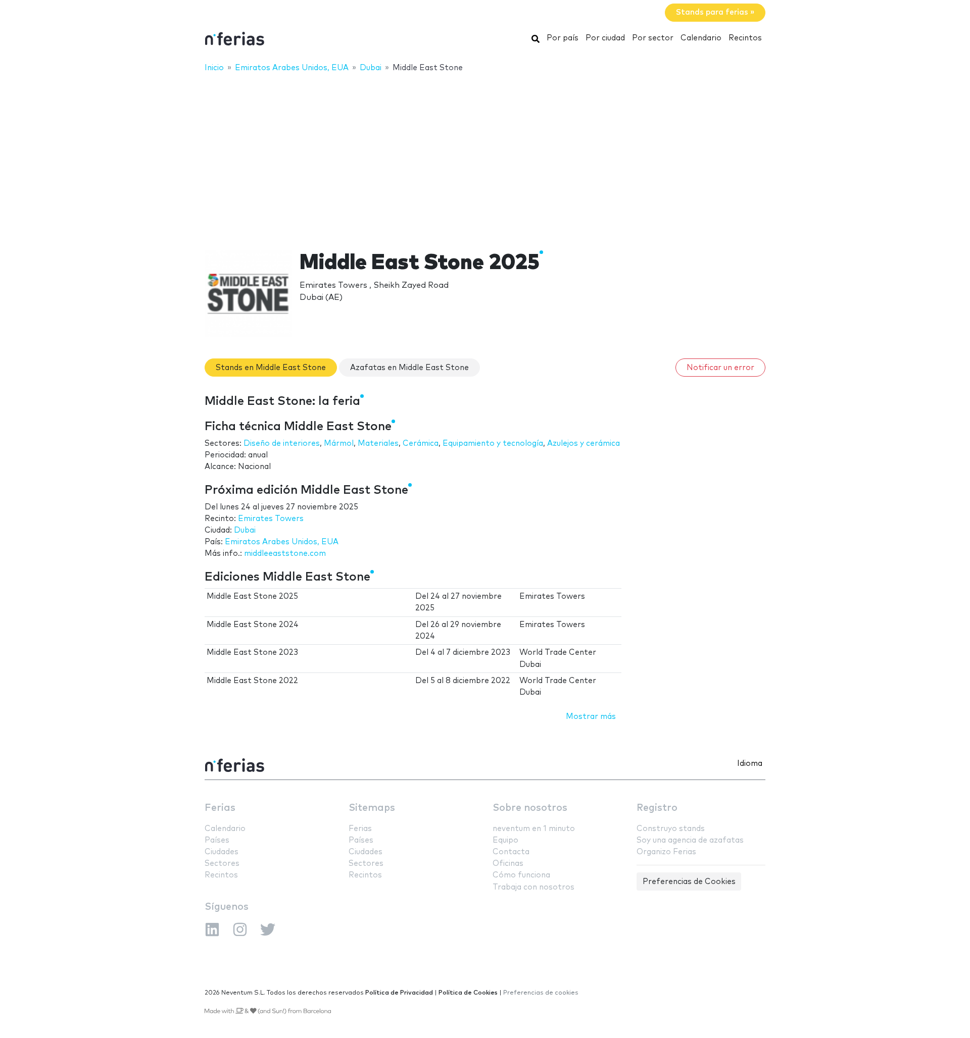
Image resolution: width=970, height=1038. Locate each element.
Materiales (378, 443)
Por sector (652, 38)
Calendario (701, 38)
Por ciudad (605, 38)
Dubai (245, 530)
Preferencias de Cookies (689, 882)
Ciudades (221, 852)
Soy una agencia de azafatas (690, 840)
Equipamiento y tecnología (493, 443)
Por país (562, 38)
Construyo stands (671, 829)
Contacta (511, 852)
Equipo (505, 840)
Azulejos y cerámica (583, 443)
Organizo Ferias (666, 852)
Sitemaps (372, 808)
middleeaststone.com (285, 553)
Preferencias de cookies (540, 993)
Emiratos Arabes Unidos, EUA (281, 542)
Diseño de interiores (282, 443)
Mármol (339, 443)
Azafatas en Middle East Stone (409, 368)
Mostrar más (591, 716)
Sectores (222, 863)
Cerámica (421, 443)
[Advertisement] (485, 155)
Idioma (749, 763)
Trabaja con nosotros (533, 887)
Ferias (220, 808)
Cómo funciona (521, 875)
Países (217, 840)
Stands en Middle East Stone (271, 368)
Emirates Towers (271, 519)
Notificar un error (720, 368)
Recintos (745, 38)
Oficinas (508, 863)
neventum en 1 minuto (534, 829)
